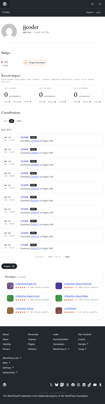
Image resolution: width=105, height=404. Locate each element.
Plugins (9, 266)
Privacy (6, 349)
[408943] (34, 189)
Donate (83, 344)
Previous (39, 257)
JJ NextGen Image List (25, 284)
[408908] (34, 212)
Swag (82, 349)
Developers (58, 344)
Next (67, 257)
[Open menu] (100, 4)
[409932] (34, 153)
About (6, 334)
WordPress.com (12, 358)
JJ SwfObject (70, 308)
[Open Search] (92, 4)
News (5, 339)
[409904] (34, 165)
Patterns (32, 349)
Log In (98, 12)
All (12, 121)
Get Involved (84, 334)
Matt (6, 362)
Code (19, 121)
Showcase (33, 334)
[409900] (34, 177)
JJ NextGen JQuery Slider (76, 296)
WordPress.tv (61, 349)
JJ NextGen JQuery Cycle (27, 296)
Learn (56, 334)
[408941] (34, 200)
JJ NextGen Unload (24, 308)
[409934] (34, 141)
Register (90, 12)
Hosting (7, 344)
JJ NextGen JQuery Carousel (77, 284)
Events (81, 339)
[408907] (34, 224)
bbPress (8, 367)
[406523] (34, 236)
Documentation (60, 339)
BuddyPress (10, 372)
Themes (32, 339)
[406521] (34, 248)
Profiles (6, 12)
